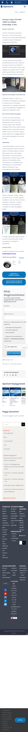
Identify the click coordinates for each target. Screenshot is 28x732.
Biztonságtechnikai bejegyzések (13, 327)
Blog (20, 364)
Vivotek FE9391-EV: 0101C (9, 253)
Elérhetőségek (23, 568)
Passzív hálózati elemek (4, 511)
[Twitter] (5, 604)
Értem (20, 720)
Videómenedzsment (16, 520)
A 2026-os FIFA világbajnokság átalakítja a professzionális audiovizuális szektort (14, 467)
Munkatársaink (23, 570)
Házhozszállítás (6, 573)
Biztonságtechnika (15, 364)
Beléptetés (13, 518)
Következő (22, 12)
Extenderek (22, 516)
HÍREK (14, 566)
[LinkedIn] (5, 600)
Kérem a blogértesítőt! (14, 353)
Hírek (5, 445)
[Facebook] (5, 590)
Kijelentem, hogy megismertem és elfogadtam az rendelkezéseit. (14, 339)
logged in (11, 416)
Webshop (4, 568)
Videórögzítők (14, 516)
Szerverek (4, 530)
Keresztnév (6, 305)
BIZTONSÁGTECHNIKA (17, 506)
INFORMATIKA (6, 506)
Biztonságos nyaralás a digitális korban (19, 400)
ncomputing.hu (14, 538)
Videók (14, 575)
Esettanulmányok (8, 441)
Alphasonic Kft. (15, 631)
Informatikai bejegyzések (12, 330)
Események (14, 570)
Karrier (22, 575)
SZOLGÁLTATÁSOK (7, 566)
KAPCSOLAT (22, 566)
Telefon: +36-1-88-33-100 (14, 600)
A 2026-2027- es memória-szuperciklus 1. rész (7, 400)
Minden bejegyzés (10, 332)
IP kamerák (14, 513)
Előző (16, 12)
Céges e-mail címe (8, 314)
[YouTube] (5, 593)
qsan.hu (14, 540)
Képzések (14, 568)
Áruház (4, 570)
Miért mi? (22, 573)
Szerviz (4, 575)
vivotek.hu (13, 533)
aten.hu (14, 536)
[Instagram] (5, 597)
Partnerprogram (6, 577)
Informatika (7, 449)
